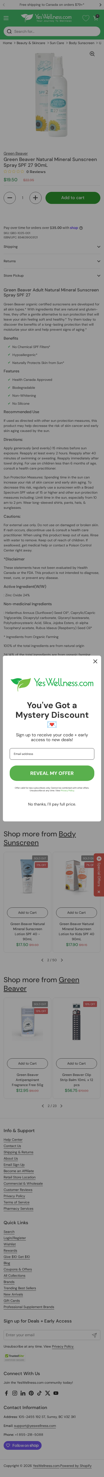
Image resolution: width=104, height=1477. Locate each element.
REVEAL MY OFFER (52, 773)
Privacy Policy (67, 790)
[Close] (95, 661)
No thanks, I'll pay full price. (52, 804)
